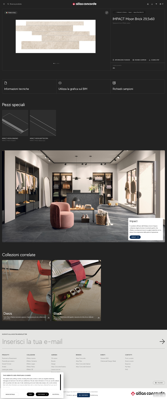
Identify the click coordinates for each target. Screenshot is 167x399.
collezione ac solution (122, 12)
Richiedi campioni (140, 60)
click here (45, 389)
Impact (134, 237)
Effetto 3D (30, 369)
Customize (41, 394)
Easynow (85, 395)
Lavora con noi (55, 369)
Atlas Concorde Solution (83, 367)
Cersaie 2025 (104, 358)
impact (130, 12)
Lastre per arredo (7, 369)
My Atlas (127, 367)
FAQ (126, 369)
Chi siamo (54, 358)
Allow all (55, 394)
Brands (53, 361)
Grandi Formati (6, 364)
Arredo (4, 367)
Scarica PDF (155, 60)
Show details (10, 394)
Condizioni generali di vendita (75, 395)
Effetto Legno (31, 364)
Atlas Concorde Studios (58, 367)
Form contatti (129, 358)
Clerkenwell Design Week (108, 361)
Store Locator (129, 361)
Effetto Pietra (31, 367)
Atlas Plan (79, 361)
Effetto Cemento (32, 361)
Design (53, 364)
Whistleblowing (93, 395)
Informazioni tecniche (122, 60)
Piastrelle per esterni (8, 361)
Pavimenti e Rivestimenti (9, 358)
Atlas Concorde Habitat (83, 364)
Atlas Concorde (80, 358)
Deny (30, 394)
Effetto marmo (31, 358)
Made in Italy (12, 12)
